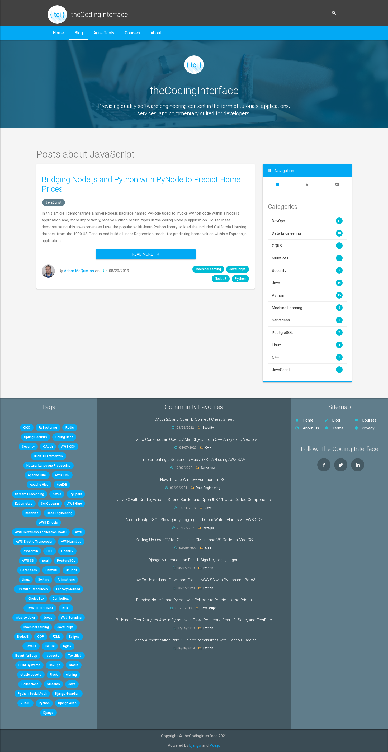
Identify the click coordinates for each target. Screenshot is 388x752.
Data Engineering (306, 233)
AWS (78, 532)
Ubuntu (71, 570)
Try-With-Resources (32, 589)
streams (53, 684)
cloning (71, 675)
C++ (306, 357)
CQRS (306, 245)
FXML (56, 637)
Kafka (57, 494)
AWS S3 (28, 560)
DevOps (306, 221)
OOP (40, 637)
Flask (54, 675)
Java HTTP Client (40, 608)
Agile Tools (103, 32)
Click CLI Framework (48, 456)
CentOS (51, 570)
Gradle (73, 665)
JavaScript (53, 202)
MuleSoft (306, 258)
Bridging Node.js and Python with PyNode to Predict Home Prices (194, 600)
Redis (69, 427)
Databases (28, 570)
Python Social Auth (32, 694)
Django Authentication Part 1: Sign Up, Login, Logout (194, 559)
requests (52, 656)
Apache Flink (37, 475)
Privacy (367, 428)
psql (45, 560)
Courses (132, 32)
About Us (310, 428)
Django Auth (67, 703)
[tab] (277, 184)
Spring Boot (64, 437)
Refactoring (48, 427)
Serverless (306, 320)
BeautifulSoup (26, 656)
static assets (30, 675)
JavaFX (31, 646)
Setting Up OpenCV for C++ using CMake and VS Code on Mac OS (194, 539)
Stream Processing (29, 494)
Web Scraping (71, 617)
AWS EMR (62, 475)
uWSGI (50, 646)
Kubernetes (23, 503)
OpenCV (67, 551)
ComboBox (61, 598)
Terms (337, 428)
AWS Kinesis (48, 522)
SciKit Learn (50, 503)
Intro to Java (25, 617)
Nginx (67, 646)
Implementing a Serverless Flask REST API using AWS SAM (194, 459)
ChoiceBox (36, 598)
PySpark (76, 494)
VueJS (25, 703)
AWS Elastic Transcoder (34, 541)
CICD (26, 427)
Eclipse (74, 637)
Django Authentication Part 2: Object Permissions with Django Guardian (194, 640)
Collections (30, 684)
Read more (143, 254)
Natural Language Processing (48, 465)
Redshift (31, 513)
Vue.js (215, 745)
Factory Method (68, 589)
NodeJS (220, 279)
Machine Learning (306, 307)
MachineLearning (208, 269)
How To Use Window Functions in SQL (194, 479)
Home (58, 32)
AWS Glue (74, 503)
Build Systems (29, 665)
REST (66, 608)
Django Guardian (67, 694)
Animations (66, 579)
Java (306, 283)
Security (306, 270)
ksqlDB (62, 484)
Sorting (43, 579)
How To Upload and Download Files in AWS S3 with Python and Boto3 (194, 580)
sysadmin (30, 551)
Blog (78, 32)
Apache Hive (39, 484)
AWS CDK (68, 446)
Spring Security (35, 437)
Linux (306, 345)
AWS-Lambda (71, 541)
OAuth (48, 446)
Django (48, 713)
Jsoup (48, 617)
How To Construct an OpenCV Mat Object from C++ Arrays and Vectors (194, 439)
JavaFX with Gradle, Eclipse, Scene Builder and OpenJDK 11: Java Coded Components (194, 499)
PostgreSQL (306, 332)
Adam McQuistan (79, 270)
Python (240, 279)
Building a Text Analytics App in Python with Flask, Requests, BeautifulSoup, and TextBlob (194, 620)
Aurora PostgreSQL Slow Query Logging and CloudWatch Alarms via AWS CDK (194, 519)
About (156, 32)
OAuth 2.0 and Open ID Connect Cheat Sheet (194, 419)
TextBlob (75, 656)
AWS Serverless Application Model (41, 532)
